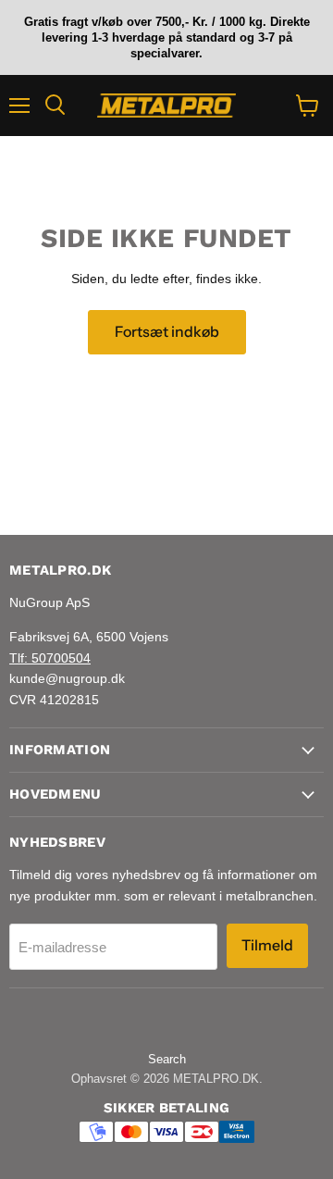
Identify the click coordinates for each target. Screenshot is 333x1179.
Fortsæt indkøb (167, 332)
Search (167, 1059)
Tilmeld (267, 945)
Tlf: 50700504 (50, 658)
